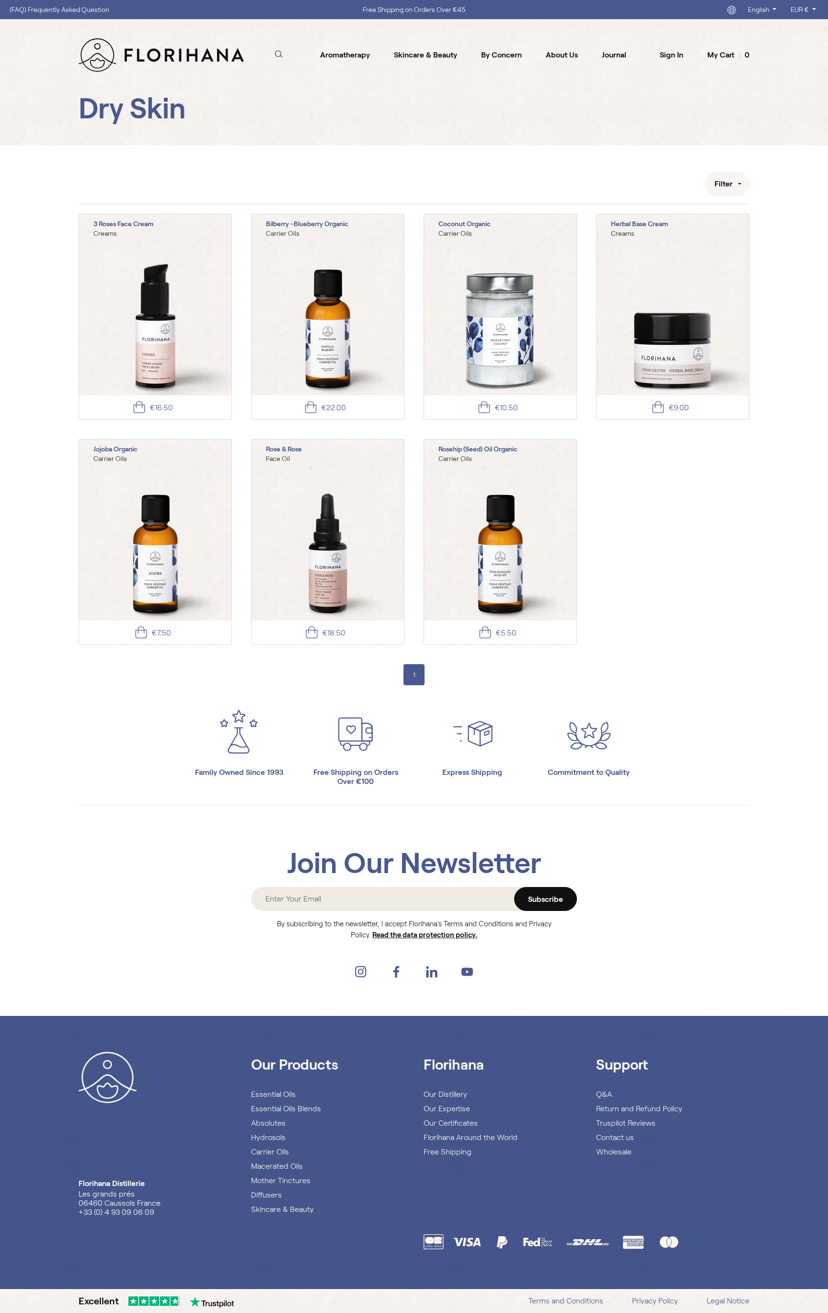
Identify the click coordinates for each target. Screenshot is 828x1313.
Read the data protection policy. (424, 935)
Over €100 (355, 781)
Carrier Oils (270, 1152)
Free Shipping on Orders (355, 772)
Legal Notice (728, 1301)
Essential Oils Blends (286, 1109)
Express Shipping (472, 772)
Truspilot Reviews (626, 1123)
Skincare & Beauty (282, 1209)
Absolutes (268, 1123)
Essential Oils (273, 1094)
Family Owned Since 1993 (239, 772)
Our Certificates (451, 1123)
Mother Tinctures (280, 1180)
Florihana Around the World (471, 1137)
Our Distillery (445, 1094)
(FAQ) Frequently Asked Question (59, 9)
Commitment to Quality (589, 772)
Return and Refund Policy (639, 1109)
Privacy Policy (655, 1301)
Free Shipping (448, 1152)
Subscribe (545, 899)
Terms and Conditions (566, 1301)
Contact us (615, 1137)
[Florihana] (161, 54)
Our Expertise (447, 1109)
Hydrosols (268, 1137)
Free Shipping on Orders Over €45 (414, 9)
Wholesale (614, 1152)
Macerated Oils (277, 1166)
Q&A (604, 1094)
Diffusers (266, 1195)
